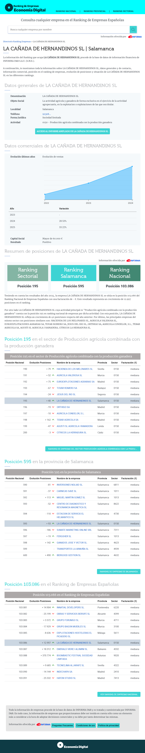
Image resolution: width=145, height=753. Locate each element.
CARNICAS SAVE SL (67, 491)
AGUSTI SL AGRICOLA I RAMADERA (75, 426)
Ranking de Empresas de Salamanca (119, 571)
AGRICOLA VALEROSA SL (69, 375)
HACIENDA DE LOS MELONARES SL (75, 368)
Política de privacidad (108, 725)
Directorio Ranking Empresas (17, 41)
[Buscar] (133, 29)
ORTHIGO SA (63, 407)
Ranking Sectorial (123, 11)
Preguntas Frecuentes (62, 725)
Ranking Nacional (66, 11)
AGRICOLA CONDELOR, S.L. (70, 413)
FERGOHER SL (64, 536)
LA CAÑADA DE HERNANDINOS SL (74, 400)
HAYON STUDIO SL (66, 678)
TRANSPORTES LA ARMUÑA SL (73, 548)
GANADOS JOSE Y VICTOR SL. (72, 542)
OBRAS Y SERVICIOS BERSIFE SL (73, 613)
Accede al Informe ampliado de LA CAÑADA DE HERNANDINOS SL (72, 131)
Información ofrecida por (114, 36)
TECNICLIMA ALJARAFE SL (70, 665)
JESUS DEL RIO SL (66, 394)
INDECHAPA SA (64, 671)
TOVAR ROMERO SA (67, 388)
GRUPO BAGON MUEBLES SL (71, 626)
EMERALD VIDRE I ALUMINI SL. (72, 649)
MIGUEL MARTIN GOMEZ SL (71, 497)
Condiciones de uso (85, 725)
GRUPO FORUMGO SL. (68, 620)
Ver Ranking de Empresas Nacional (119, 694)
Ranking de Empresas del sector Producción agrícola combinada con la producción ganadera (94, 449)
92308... (46, 114)
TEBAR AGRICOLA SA (67, 419)
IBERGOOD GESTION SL (69, 555)
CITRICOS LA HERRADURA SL (72, 432)
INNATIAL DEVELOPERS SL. (71, 607)
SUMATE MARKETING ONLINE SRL (74, 529)
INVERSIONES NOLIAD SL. (70, 484)
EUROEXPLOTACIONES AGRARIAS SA (75, 381)
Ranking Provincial (95, 11)
